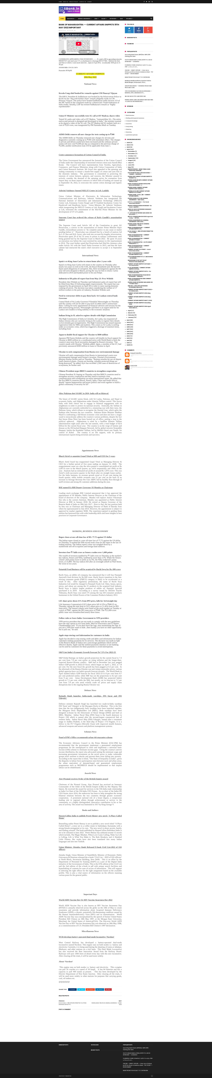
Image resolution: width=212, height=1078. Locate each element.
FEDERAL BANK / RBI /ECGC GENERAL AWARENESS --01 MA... (138, 224)
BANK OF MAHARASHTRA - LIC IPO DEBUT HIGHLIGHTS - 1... (140, 242)
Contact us (82, 1)
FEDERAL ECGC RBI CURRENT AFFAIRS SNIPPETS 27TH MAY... (139, 191)
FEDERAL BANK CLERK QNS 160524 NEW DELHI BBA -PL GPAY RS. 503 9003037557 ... (139, 100)
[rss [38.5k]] (152, 1)
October (131, 156)
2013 (128, 338)
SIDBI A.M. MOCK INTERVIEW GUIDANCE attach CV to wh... (139, 209)
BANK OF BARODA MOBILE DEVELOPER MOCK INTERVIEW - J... (139, 184)
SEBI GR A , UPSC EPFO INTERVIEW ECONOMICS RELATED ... (138, 286)
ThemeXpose (68, 1076)
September (132, 158)
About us (65, 1)
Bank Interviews (130, 115)
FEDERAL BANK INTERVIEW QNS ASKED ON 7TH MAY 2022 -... (140, 282)
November (131, 153)
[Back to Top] (152, 1076)
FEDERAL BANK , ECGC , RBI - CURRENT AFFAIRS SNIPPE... (139, 195)
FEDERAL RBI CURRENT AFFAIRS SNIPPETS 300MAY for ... (140, 177)
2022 (128, 149)
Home (60, 1)
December (131, 151)
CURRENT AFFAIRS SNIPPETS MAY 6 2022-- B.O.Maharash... (140, 290)
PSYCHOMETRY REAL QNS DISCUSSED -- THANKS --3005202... (139, 173)
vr (130, 359)
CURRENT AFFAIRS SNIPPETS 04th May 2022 (139, 297)
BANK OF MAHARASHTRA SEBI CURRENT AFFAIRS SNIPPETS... (139, 279)
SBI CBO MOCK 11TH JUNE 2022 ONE (135, 96)
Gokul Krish (133, 365)
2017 (128, 329)
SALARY (103, 18)
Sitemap (89, 1)
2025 (128, 142)
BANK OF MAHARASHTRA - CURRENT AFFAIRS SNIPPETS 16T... (138, 246)
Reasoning (129, 132)
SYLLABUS (129, 18)
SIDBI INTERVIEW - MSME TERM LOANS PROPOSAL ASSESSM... (139, 169)
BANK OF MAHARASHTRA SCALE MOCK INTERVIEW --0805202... (139, 275)
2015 (128, 334)
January (131, 317)
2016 (128, 331)
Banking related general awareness (135, 118)
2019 (128, 325)
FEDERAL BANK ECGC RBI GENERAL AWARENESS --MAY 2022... (138, 199)
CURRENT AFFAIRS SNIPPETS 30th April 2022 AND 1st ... (139, 307)
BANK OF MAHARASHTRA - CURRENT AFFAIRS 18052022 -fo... (138, 235)
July (129, 163)
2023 (128, 147)
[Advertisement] (90, 1023)
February (131, 315)
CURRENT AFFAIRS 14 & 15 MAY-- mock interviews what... (139, 250)
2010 (128, 343)
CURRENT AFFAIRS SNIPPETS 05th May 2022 (139, 293)
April (129, 310)
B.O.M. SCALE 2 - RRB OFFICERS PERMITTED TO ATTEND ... (140, 231)
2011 (128, 340)
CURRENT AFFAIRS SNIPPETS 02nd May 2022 (139, 303)
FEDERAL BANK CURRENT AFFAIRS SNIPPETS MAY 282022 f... (137, 188)
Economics (129, 123)
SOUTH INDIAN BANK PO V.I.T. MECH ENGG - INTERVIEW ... (140, 257)
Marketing (128, 129)
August (130, 160)
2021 (128, 320)
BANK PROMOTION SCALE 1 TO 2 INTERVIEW (137, 77)
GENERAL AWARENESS (84, 18)
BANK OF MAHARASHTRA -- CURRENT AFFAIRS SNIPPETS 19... (139, 228)
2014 (128, 336)
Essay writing (129, 126)
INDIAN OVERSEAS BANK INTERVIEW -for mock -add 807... (140, 206)
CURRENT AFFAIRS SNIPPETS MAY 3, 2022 (140, 300)
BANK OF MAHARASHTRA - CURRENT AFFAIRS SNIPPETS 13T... (138, 253)
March (130, 313)
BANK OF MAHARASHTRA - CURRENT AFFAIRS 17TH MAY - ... (138, 239)
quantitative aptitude (131, 135)
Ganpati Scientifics (136, 353)
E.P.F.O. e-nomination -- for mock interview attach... (138, 202)
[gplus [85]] (149, 1)
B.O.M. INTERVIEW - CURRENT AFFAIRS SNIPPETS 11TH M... (139, 268)
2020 (128, 322)
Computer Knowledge (131, 121)
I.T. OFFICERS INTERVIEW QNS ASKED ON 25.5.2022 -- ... (140, 213)
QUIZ (121, 18)
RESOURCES (70, 18)
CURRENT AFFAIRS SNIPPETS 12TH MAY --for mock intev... (140, 264)
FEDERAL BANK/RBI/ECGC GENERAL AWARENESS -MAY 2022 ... (138, 220)
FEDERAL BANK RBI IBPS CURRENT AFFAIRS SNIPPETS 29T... (140, 180)
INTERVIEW (113, 18)
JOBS (95, 18)
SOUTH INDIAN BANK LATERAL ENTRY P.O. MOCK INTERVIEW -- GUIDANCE (138, 60)
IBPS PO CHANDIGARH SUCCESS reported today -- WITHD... (140, 217)
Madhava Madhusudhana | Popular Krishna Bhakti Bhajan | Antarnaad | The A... (138, 81)
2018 (128, 327)
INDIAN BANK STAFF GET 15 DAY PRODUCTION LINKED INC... (137, 261)
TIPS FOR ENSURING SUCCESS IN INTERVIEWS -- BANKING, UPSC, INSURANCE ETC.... (138, 92)
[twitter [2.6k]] (146, 1)
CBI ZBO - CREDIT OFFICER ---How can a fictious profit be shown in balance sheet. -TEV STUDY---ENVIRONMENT (139, 72)
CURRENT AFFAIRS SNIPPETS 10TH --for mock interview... (139, 272)
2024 (128, 145)
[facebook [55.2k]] (144, 1)
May (129, 167)
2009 (128, 345)
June (130, 165)
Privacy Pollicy (73, 1)
